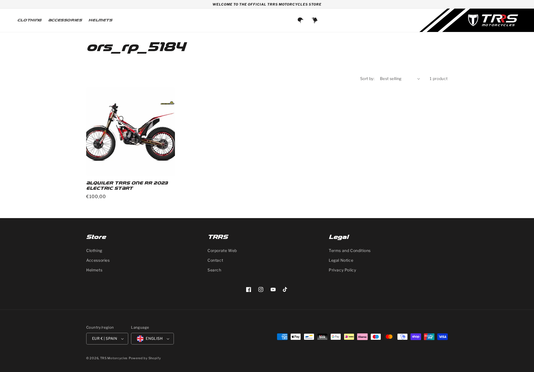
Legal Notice (341, 260)
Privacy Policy (342, 270)
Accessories (98, 260)
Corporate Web (222, 250)
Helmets (94, 270)
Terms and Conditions (350, 250)
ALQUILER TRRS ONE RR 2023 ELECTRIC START (127, 186)
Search (214, 270)
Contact (215, 260)
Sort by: (367, 78)
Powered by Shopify (145, 358)
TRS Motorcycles (114, 358)
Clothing (94, 250)
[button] (314, 20)
